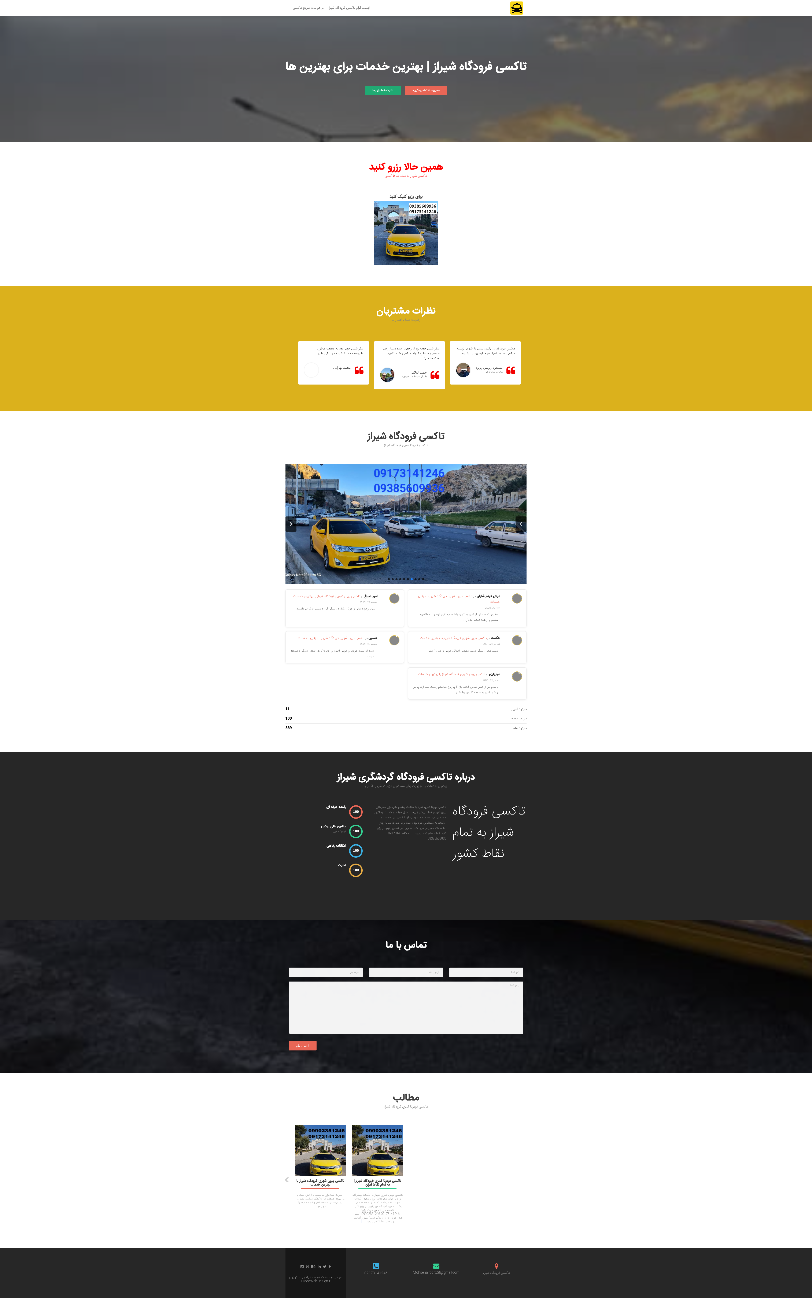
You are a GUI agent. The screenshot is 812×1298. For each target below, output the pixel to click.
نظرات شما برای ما (382, 90)
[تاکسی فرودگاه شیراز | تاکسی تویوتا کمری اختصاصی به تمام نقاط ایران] (517, 8)
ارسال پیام (302, 1045)
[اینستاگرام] (302, 1267)
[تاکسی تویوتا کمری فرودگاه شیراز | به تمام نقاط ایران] (377, 1151)
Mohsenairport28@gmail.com (436, 1273)
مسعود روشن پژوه (489, 368)
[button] (521, 524)
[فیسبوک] (330, 1267)
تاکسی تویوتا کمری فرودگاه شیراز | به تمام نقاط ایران (377, 1183)
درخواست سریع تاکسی (308, 8)
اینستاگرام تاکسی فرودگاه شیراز (349, 8)
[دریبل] (307, 1267)
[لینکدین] (319, 1267)
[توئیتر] (324, 1267)
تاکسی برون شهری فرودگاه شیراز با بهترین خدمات (326, 596)
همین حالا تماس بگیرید (426, 90)
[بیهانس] (313, 1267)
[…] (363, 1221)
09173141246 (376, 1273)
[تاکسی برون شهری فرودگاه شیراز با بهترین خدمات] (320, 1151)
